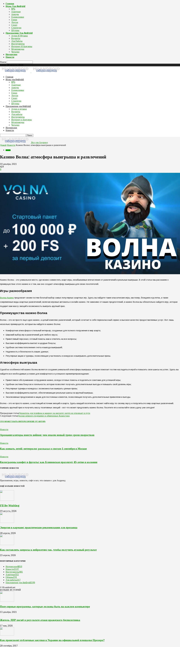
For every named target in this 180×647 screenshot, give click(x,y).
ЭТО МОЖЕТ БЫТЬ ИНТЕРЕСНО (15, 421)
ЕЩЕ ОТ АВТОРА (37, 421)
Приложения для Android (19, 33)
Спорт (14, 25)
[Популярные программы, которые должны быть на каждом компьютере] (7, 601)
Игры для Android (15, 6)
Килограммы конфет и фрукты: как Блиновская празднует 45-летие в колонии (48, 462)
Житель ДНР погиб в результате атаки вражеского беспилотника (40, 620)
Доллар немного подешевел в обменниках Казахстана (44, 415)
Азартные (16, 11)
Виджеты (15, 38)
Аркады (15, 14)
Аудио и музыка (19, 35)
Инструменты (18, 43)
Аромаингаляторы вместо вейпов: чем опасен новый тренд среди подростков (47, 434)
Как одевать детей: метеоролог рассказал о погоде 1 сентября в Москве (43, 448)
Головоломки (17, 17)
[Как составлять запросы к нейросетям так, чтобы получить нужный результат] (7, 544)
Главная (10, 3)
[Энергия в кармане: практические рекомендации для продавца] (7, 522)
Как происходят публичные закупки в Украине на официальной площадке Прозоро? (52, 640)
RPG (13, 9)
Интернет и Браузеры (21, 46)
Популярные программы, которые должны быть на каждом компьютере (45, 606)
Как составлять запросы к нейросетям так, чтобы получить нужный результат (48, 549)
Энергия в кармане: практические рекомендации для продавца (38, 527)
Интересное (11, 54)
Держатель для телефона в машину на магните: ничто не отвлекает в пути (54, 413)
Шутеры (15, 30)
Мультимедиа (17, 49)
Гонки (14, 19)
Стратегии (16, 27)
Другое (14, 22)
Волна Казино (7, 297)
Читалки (15, 51)
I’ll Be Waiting (9, 505)
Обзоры (11, 577)
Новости (10, 57)
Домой (3, 145)
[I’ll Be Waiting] (7, 500)
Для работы (16, 41)
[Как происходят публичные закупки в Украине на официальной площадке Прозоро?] (7, 634)
